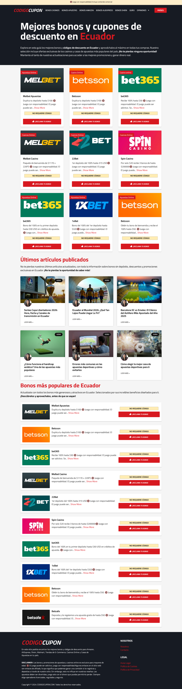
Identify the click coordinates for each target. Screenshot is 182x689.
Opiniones (141, 10)
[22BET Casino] (91, 143)
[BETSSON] (139, 205)
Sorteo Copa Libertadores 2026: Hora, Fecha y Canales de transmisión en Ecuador (41, 313)
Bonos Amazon (86, 10)
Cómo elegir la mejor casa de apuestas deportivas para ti (136, 365)
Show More (39, 108)
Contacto (124, 650)
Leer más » (28, 322)
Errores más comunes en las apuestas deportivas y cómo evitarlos (87, 367)
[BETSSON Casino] (91, 80)
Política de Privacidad (129, 670)
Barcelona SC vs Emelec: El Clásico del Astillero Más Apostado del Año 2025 (139, 313)
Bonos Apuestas (69, 10)
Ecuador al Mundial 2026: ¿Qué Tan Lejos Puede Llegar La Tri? (90, 311)
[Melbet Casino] (42, 143)
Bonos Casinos (52, 10)
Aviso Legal (125, 663)
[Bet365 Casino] (139, 80)
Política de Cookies (128, 666)
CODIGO (28, 10)
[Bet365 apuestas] (42, 205)
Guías (132, 10)
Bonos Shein (121, 10)
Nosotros (124, 646)
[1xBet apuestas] (91, 205)
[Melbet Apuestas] (42, 80)
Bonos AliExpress (104, 10)
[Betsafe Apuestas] (36, 617)
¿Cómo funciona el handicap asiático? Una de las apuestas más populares (42, 367)
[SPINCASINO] (139, 143)
